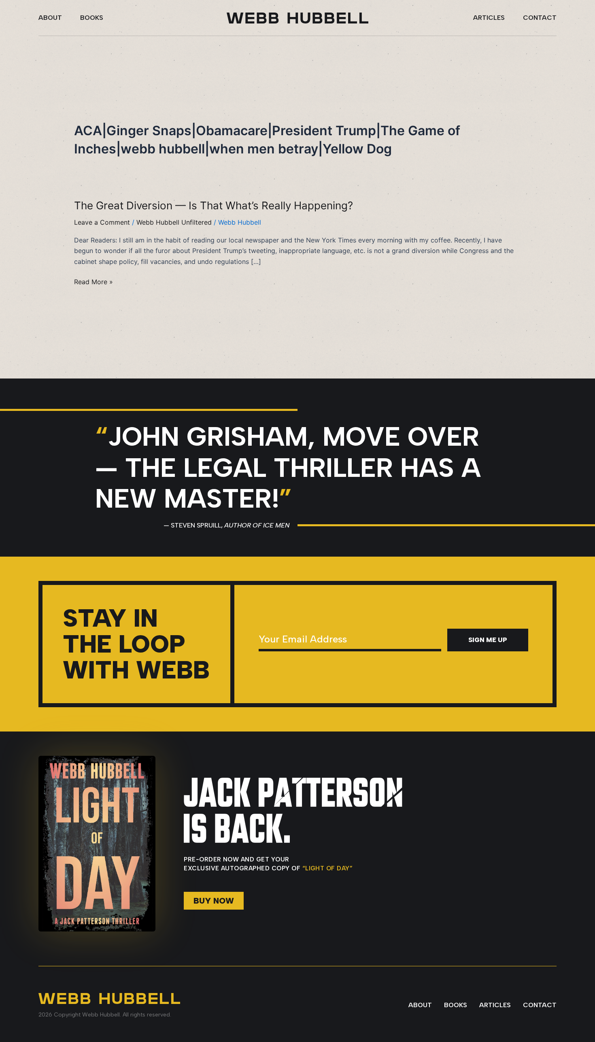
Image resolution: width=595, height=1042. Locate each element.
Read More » (93, 281)
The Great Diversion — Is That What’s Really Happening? (213, 205)
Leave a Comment (102, 222)
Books (91, 17)
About (50, 17)
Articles (489, 17)
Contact (540, 17)
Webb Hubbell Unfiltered (174, 222)
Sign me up (487, 640)
